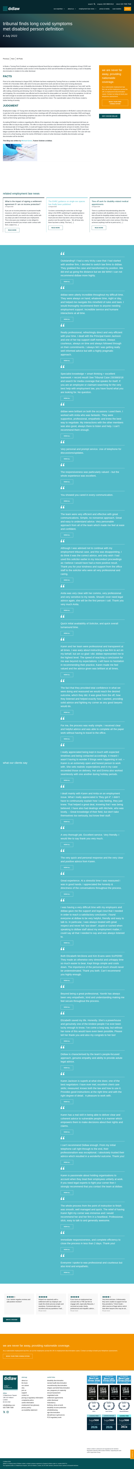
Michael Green (26, 141)
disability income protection (56, 1407)
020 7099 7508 (8, 1407)
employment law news (86, 9)
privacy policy (26, 1407)
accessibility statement (29, 1410)
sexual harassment (53, 1393)
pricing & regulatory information (32, 1398)
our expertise (58, 9)
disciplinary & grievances (56, 1415)
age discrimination (53, 1412)
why (23, 1388)
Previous (6, 59)
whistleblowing (52, 1410)
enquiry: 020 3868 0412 (105, 4)
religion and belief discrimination (58, 1388)
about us (71, 9)
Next (12, 59)
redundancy (51, 1402)
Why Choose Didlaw (109, 116)
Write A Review (11, 1319)
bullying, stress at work (55, 1405)
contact (127, 9)
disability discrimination (55, 1380)
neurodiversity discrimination (57, 1385)
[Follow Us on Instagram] (7, 1412)
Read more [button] (42, 1311)
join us (24, 1390)
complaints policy (28, 1400)
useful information (28, 1402)
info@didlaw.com (9, 1405)
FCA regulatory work (54, 1417)
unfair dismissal (52, 1400)
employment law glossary (30, 1405)
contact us (25, 1395)
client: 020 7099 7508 (123, 4)
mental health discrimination (57, 1383)
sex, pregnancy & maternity (56, 1390)
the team (25, 1383)
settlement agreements (55, 1398)
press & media (104, 9)
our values (25, 1385)
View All (67, 281)
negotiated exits (52, 1395)
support (24, 1393)
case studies (116, 9)
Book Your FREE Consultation (115, 103)
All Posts (19, 59)
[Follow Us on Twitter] (4, 1412)
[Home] (11, 8)
